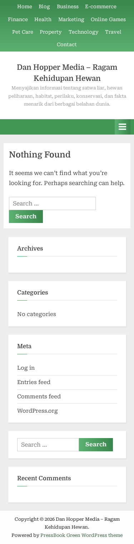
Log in (26, 368)
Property (51, 32)
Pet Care (22, 32)
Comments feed (39, 396)
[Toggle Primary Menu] (122, 127)
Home (24, 6)
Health (42, 19)
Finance (18, 19)
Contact (67, 44)
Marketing (71, 19)
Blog (44, 6)
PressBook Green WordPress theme (81, 535)
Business (68, 6)
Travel (113, 32)
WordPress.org (37, 411)
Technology (84, 32)
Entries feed (33, 382)
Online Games (108, 19)
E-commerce (100, 6)
